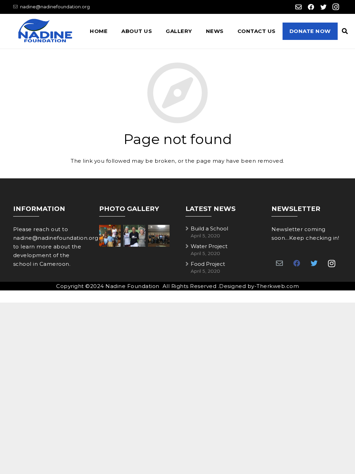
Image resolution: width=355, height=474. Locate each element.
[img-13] (110, 235)
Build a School (209, 228)
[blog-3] (134, 235)
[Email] (298, 7)
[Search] (345, 31)
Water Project (209, 246)
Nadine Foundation (132, 286)
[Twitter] (323, 7)
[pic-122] (159, 235)
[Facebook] (311, 7)
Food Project (208, 264)
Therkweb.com (278, 286)
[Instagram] (336, 7)
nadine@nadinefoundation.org (55, 6)
